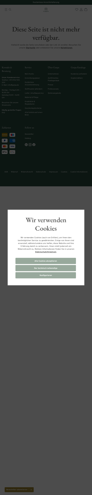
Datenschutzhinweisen (45, 252)
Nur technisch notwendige (45, 268)
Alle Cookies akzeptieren (45, 261)
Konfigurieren (46, 275)
